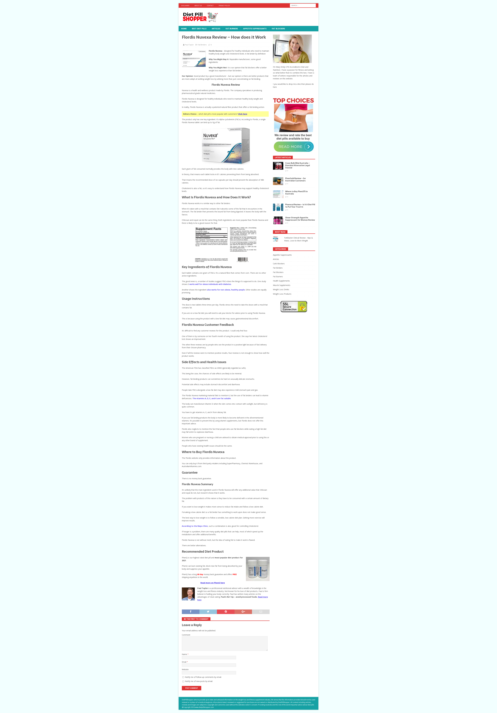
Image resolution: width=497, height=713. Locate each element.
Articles (216, 28)
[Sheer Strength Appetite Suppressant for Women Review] (278, 220)
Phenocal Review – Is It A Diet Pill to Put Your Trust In (300, 205)
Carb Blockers (279, 263)
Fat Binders (202, 45)
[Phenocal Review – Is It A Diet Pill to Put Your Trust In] (278, 207)
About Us (198, 5)
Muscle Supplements (281, 285)
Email (184, 662)
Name (185, 654)
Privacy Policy (224, 5)
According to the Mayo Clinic (195, 526)
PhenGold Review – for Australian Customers (295, 179)
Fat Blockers (278, 28)
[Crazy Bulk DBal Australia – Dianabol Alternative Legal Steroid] (278, 166)
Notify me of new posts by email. (199, 681)
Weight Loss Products (282, 294)
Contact (210, 5)
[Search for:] (303, 5)
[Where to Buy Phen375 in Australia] (278, 194)
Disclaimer (185, 5)
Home (184, 28)
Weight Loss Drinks (281, 289)
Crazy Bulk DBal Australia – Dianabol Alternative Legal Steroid (297, 165)
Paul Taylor (189, 45)
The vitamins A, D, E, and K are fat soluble (211, 398)
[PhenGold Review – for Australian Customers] (278, 181)
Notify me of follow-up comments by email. (203, 677)
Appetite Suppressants (254, 28)
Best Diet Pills (199, 28)
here (275, 87)
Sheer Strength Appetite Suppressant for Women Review (300, 218)
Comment (186, 635)
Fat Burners (232, 28)
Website (185, 669)
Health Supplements (281, 281)
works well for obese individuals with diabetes (210, 284)
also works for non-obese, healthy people (226, 289)
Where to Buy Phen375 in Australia (296, 192)
